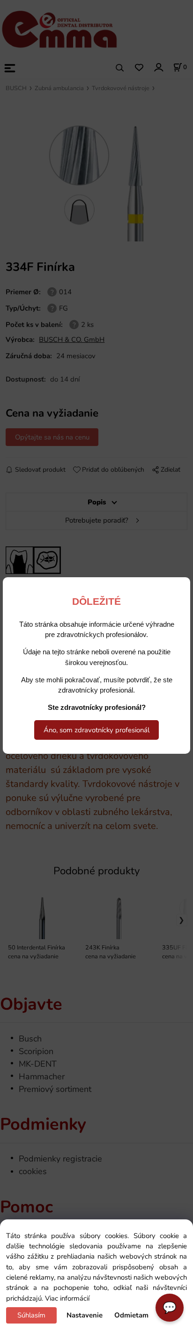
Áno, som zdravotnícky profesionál (96, 730)
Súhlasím (31, 1315)
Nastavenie (85, 1315)
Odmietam (131, 1315)
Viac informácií (67, 1298)
